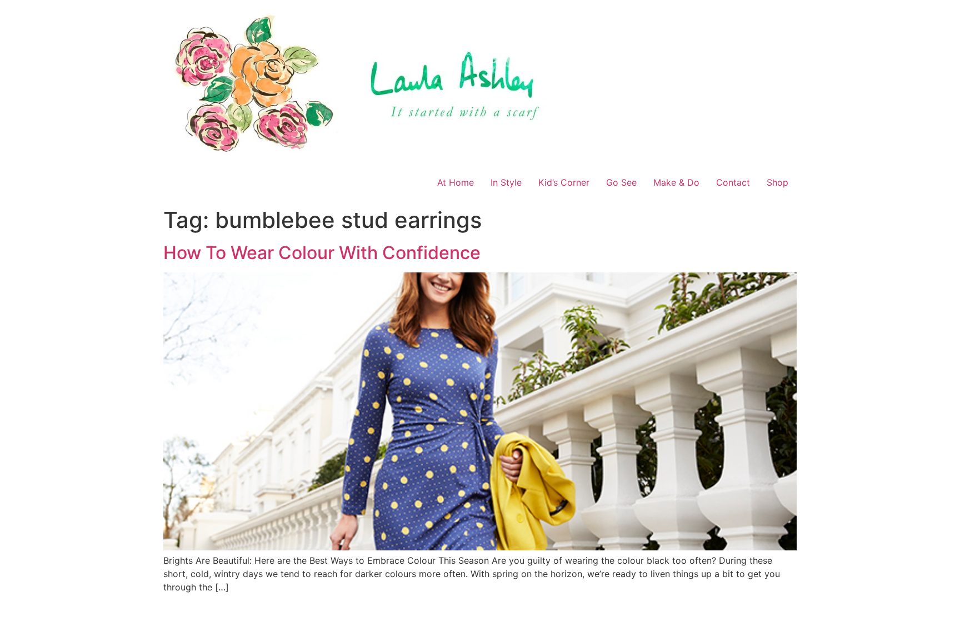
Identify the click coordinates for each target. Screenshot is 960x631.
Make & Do (676, 182)
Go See (621, 182)
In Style (506, 182)
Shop (777, 182)
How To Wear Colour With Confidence (322, 253)
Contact (733, 182)
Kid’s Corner (563, 182)
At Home (455, 182)
